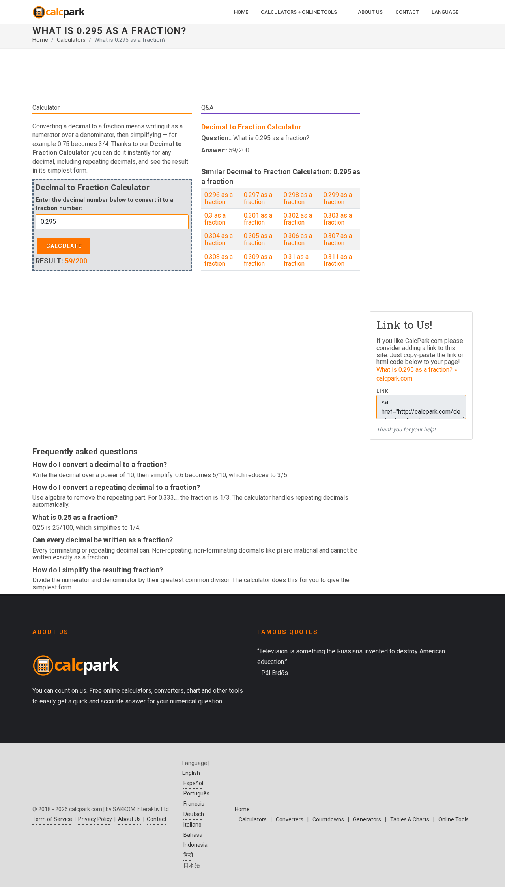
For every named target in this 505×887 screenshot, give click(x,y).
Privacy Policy (95, 819)
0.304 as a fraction (218, 239)
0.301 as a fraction (258, 219)
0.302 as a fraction (298, 219)
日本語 (191, 865)
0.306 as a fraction (298, 239)
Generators (367, 819)
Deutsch (193, 814)
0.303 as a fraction (338, 219)
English (191, 773)
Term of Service (52, 819)
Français (193, 804)
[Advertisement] (196, 79)
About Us (129, 819)
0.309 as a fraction (258, 260)
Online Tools (453, 819)
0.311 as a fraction (338, 260)
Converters (289, 819)
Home (40, 40)
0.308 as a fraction (218, 260)
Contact (156, 819)
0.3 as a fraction (215, 219)
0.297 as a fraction (258, 198)
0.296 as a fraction (218, 198)
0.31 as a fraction (296, 260)
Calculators (71, 40)
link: (383, 391)
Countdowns (328, 819)
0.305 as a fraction (258, 239)
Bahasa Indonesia (195, 840)
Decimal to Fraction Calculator (251, 127)
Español (193, 783)
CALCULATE (64, 246)
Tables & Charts (409, 819)
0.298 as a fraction (298, 198)
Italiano (192, 824)
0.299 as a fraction (338, 198)
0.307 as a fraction (338, 239)
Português (196, 793)
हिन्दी (188, 855)
